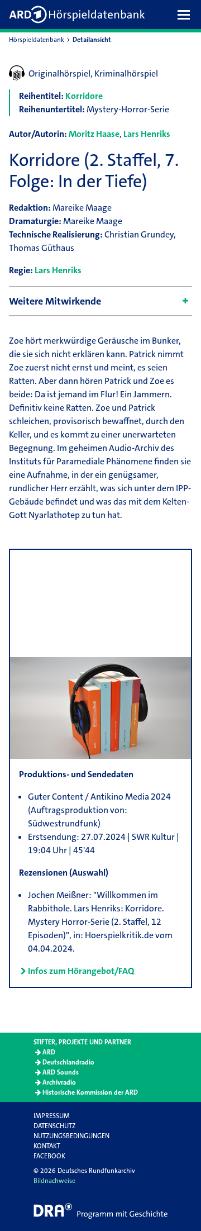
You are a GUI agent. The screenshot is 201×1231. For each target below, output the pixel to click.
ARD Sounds (60, 1072)
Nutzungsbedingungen (71, 1136)
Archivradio (59, 1082)
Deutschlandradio (68, 1062)
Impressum (52, 1115)
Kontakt (47, 1146)
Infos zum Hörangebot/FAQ (81, 971)
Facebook (49, 1156)
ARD (48, 1052)
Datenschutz (54, 1125)
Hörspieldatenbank (36, 39)
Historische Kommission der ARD (90, 1092)
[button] (186, 14)
